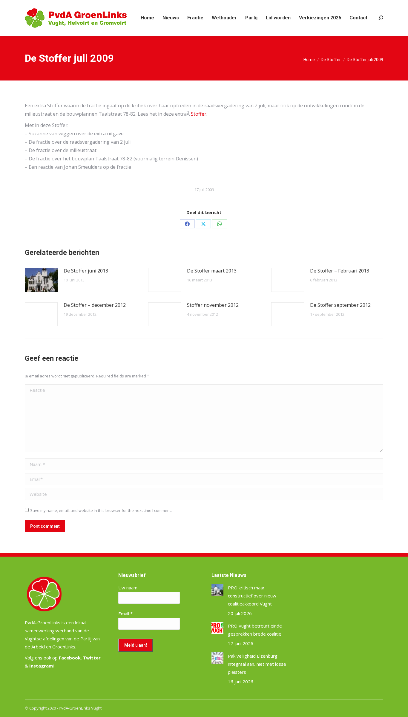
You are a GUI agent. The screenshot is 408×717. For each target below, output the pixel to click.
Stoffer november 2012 (213, 305)
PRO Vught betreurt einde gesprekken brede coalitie (255, 630)
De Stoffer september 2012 (340, 305)
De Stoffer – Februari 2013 (339, 270)
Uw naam (127, 588)
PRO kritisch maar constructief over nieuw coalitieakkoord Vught (252, 596)
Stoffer (198, 114)
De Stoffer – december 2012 (95, 305)
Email (125, 614)
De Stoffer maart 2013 (212, 270)
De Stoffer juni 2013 (86, 270)
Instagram (41, 666)
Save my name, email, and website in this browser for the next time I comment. (101, 510)
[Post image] (41, 280)
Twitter (92, 658)
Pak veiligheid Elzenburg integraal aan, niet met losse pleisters (257, 664)
